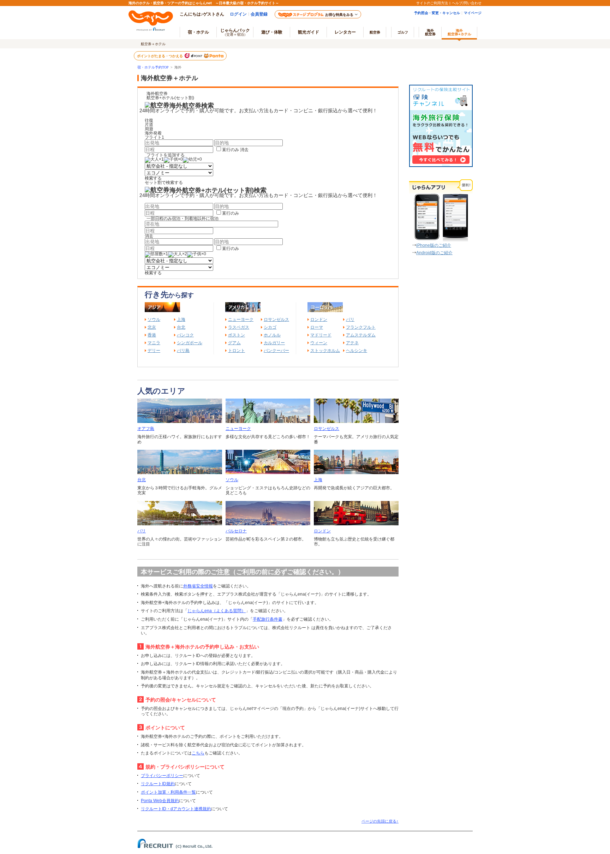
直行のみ (230, 149)
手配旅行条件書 (267, 619)
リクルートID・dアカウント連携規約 (176, 808)
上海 (181, 319)
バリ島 (183, 350)
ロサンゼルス (276, 319)
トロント (236, 350)
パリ (350, 319)
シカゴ (270, 327)
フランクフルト (361, 327)
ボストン (236, 335)
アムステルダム (361, 335)
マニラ (154, 343)
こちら (198, 753)
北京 (152, 327)
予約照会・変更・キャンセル (437, 13)
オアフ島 (145, 428)
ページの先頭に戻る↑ (380, 821)
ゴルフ (402, 32)
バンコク (185, 335)
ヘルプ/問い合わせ (467, 3)
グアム (234, 343)
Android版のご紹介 (434, 252)
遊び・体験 (271, 32)
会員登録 (259, 14)
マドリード (320, 335)
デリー (154, 350)
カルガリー (274, 343)
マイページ (473, 13)
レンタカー (345, 32)
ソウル (154, 319)
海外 (430, 32)
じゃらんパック (235, 32)
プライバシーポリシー (162, 775)
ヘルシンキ (356, 350)
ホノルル (272, 335)
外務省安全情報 (198, 586)
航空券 (375, 32)
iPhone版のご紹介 (433, 245)
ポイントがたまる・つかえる (160, 56)
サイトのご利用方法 (432, 3)
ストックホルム (325, 350)
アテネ (352, 343)
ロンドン (318, 319)
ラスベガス (238, 327)
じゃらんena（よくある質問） (216, 610)
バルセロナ (236, 530)
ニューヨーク (240, 319)
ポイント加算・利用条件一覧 (168, 792)
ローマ (316, 327)
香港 (152, 335)
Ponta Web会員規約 (160, 800)
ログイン (238, 14)
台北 (181, 327)
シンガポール (189, 343)
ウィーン (318, 343)
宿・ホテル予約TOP (153, 67)
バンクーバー (276, 350)
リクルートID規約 (158, 783)
